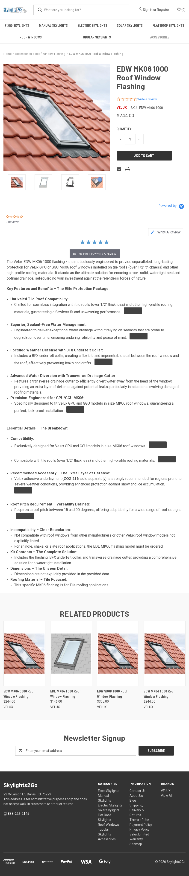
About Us (136, 795)
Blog (133, 800)
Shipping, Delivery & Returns (137, 810)
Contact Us (137, 791)
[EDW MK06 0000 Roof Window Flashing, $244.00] (24, 653)
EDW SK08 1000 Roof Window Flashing (112, 694)
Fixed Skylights (17, 25)
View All (166, 795)
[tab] (165, 232)
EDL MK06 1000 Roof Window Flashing (65, 694)
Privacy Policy (139, 829)
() (183, 10)
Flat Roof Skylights (168, 25)
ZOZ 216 (71, 478)
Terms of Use (139, 820)
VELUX (166, 791)
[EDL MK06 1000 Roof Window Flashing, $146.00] (71, 653)
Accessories (159, 37)
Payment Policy (141, 824)
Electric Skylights (92, 25)
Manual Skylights (53, 25)
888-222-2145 (18, 814)
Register (163, 10)
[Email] (119, 169)
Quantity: (124, 129)
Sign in (148, 10)
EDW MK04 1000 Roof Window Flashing (159, 694)
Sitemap (136, 844)
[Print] (127, 169)
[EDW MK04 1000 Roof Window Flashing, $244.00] (165, 653)
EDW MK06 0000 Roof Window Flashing (19, 694)
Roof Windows (31, 37)
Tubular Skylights (96, 37)
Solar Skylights (130, 25)
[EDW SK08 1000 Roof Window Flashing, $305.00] (118, 653)
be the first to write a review (94, 254)
